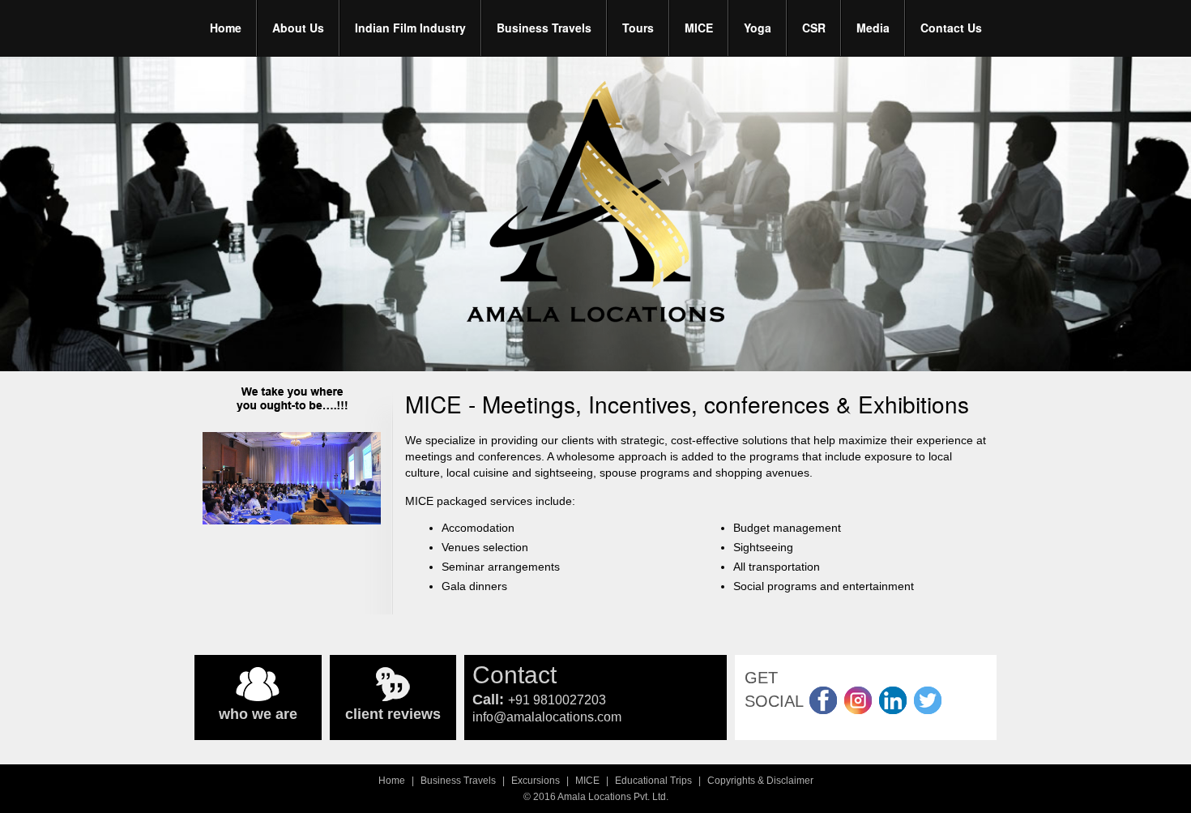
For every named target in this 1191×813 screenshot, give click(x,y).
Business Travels (544, 27)
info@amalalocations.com (546, 717)
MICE (699, 27)
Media (873, 27)
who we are (258, 714)
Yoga (757, 27)
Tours (638, 27)
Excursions (535, 780)
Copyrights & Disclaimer (760, 780)
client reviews (393, 714)
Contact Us (951, 27)
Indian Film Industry (410, 27)
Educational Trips (653, 780)
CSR (814, 27)
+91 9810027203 (557, 700)
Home (225, 27)
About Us (298, 27)
